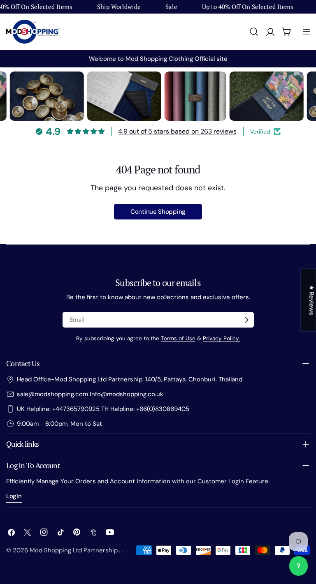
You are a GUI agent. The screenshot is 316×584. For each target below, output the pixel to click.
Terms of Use (178, 338)
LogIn (14, 496)
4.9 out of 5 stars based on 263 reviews (177, 131)
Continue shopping (158, 212)
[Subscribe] (246, 319)
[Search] (254, 31)
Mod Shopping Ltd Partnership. (74, 550)
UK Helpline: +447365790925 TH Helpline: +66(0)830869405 (103, 409)
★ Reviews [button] (311, 300)
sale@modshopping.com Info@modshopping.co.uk (90, 394)
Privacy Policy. (221, 338)
